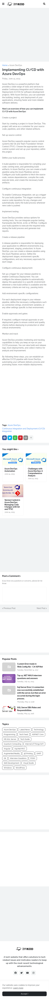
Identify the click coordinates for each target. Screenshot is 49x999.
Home (4, 65)
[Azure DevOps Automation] (12, 459)
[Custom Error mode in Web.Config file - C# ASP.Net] (9, 667)
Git (5, 758)
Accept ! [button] (24, 994)
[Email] (25, 437)
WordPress (20, 768)
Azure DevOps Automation (10, 470)
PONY (32, 758)
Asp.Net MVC (19, 749)
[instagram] (33, 973)
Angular (7, 749)
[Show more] (31, 437)
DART (39, 753)
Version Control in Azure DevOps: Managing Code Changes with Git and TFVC (12, 504)
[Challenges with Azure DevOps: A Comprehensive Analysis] (36, 459)
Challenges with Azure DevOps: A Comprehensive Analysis (35, 472)
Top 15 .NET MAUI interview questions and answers (29, 676)
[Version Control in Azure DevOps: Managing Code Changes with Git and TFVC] (12, 490)
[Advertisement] (24, 34)
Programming (9, 734)
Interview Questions (18, 758)
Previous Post (10, 608)
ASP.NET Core (38, 734)
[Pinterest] (20, 437)
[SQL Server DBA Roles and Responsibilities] (9, 710)
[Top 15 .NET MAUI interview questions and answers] (9, 678)
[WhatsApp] (15, 437)
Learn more (18, 988)
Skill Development (11, 763)
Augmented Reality (12, 753)
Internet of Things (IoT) (34, 744)
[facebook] (15, 973)
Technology (39, 730)
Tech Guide (25, 739)
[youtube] (27, 973)
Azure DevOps (15, 65)
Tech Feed (23, 734)
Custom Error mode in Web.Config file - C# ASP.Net (30, 665)
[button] (3, 4)
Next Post (41, 608)
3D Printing (28, 753)
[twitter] (21, 973)
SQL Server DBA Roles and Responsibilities (29, 708)
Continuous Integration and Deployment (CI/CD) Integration (23, 430)
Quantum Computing (12, 744)
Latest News (25, 730)
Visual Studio (28, 763)
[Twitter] (9, 437)
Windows (8, 768)
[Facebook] (4, 437)
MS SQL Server (10, 739)
